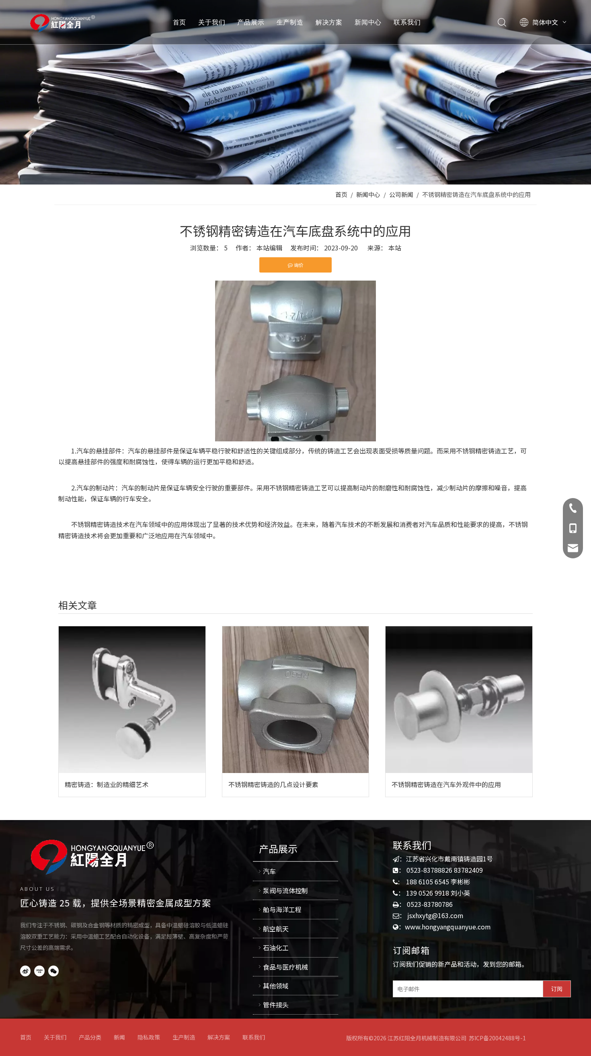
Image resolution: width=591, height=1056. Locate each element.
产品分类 (90, 1037)
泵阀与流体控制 (285, 890)
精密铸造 (488, 450)
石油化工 (276, 947)
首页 (180, 22)
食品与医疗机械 (285, 967)
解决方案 (329, 22)
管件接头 (276, 1004)
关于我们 (211, 22)
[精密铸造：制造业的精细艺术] (132, 699)
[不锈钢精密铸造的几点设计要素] (295, 699)
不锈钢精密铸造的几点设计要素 (273, 784)
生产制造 (290, 22)
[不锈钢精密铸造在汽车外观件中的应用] (459, 699)
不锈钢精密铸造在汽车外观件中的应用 (446, 784)
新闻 (119, 1037)
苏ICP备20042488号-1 (497, 1038)
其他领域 (276, 985)
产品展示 (250, 22)
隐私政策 (148, 1037)
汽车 (269, 871)
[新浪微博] (25, 970)
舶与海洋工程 (282, 909)
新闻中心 (368, 22)
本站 (394, 247)
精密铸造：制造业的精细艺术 (106, 784)
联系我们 (407, 22)
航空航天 (276, 928)
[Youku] (39, 970)
